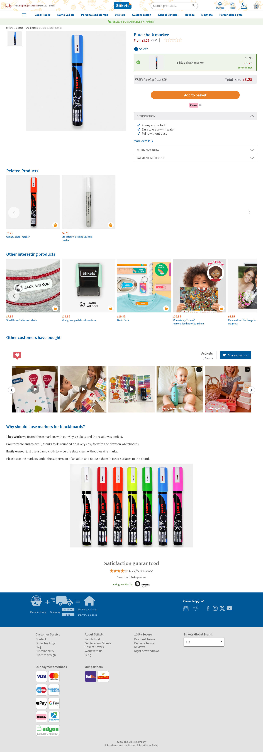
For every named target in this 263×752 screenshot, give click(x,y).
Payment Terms (144, 639)
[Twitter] (222, 609)
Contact (41, 639)
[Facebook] (207, 609)
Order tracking (45, 643)
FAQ (38, 647)
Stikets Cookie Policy (148, 745)
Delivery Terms (144, 643)
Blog (88, 655)
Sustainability (45, 651)
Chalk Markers (32, 27)
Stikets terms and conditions (119, 745)
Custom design (46, 655)
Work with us (93, 651)
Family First (92, 639)
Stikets (9, 27)
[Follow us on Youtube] (229, 609)
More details (142, 141)
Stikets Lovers (94, 647)
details (52, 5)
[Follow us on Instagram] (215, 609)
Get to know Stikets (98, 643)
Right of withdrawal (147, 651)
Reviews (139, 647)
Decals (19, 27)
